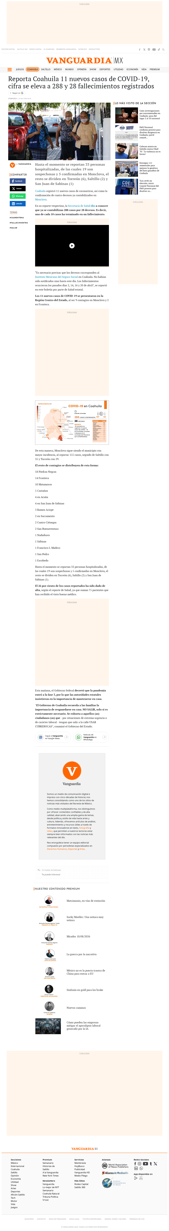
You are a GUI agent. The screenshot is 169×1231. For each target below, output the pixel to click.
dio (93, 206)
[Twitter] (144, 49)
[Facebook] (139, 49)
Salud (14, 228)
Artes (82, 849)
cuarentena (17, 218)
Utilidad (118, 69)
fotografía (84, 827)
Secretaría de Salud (79, 206)
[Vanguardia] (72, 770)
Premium (155, 69)
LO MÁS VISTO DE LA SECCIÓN (135, 103)
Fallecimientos (19, 223)
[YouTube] (154, 49)
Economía (132, 69)
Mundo (69, 69)
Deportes (105, 69)
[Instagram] (149, 49)
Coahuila (32, 69)
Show (93, 69)
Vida (144, 69)
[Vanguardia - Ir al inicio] (84, 60)
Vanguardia (24, 164)
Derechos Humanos (57, 849)
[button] (10, 69)
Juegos (20, 69)
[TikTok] (159, 49)
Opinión (81, 69)
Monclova (40, 199)
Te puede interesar (51, 874)
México (58, 69)
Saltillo (45, 69)
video (49, 831)
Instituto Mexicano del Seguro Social (56, 277)
